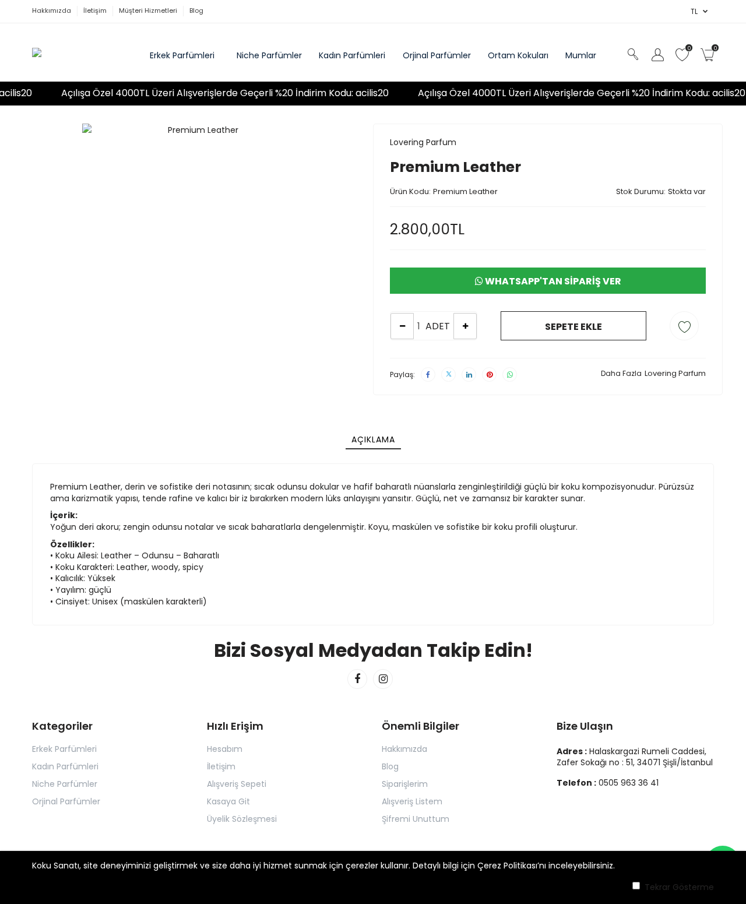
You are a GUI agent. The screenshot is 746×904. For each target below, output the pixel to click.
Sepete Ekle (573, 326)
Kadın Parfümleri (65, 766)
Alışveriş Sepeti (236, 784)
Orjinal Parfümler (66, 801)
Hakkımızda (404, 749)
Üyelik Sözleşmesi (242, 819)
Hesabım (224, 749)
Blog (390, 766)
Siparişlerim (405, 784)
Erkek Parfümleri (64, 749)
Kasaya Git (228, 801)
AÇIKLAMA (373, 439)
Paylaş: (402, 374)
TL (694, 11)
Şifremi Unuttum (415, 819)
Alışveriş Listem (412, 801)
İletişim (221, 766)
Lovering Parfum (423, 142)
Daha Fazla (621, 373)
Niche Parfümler (64, 784)
